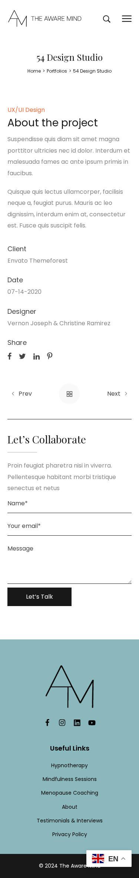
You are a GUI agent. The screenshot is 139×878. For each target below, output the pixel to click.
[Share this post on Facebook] (9, 356)
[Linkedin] (77, 722)
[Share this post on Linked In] (36, 356)
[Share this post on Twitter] (22, 356)
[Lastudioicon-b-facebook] (47, 722)
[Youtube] (92, 722)
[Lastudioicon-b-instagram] (62, 722)
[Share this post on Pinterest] (49, 356)
